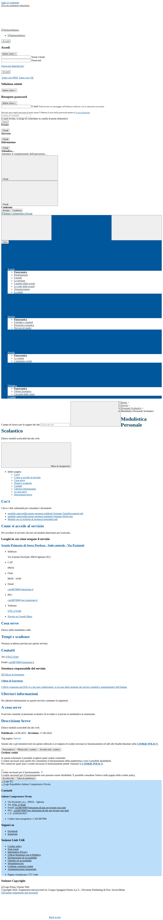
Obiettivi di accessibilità (20, 860)
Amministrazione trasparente (22, 869)
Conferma (17, 210)
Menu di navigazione (60, 466)
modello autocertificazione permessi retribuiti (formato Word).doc (40, 516)
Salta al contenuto (10, 2)
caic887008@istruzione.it (20, 589)
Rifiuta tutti (27, 749)
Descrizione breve (23, 494)
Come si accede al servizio (27, 477)
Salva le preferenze (26, 778)
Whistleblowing (16, 863)
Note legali (13, 849)
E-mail (34, 106)
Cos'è (17, 474)
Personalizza (8, 749)
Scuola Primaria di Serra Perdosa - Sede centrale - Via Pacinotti (42, 545)
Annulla (6, 210)
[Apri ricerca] (136, 227)
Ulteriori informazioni (25, 489)
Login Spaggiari (83, 112)
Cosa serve (19, 480)
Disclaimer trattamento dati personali (19, 892)
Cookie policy (15, 846)
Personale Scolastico (131, 408)
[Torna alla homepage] (81, 213)
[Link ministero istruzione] (15, 5)
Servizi (124, 405)
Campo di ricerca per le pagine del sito (20, 424)
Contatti (18, 486)
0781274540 (12, 656)
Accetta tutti (50, 749)
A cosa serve (20, 491)
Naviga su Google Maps (20, 616)
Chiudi (5, 130)
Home (124, 402)
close (5, 242)
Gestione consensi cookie (20, 866)
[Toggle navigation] (26, 227)
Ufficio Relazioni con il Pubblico (24, 855)
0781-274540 (14, 611)
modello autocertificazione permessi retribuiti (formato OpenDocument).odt (45, 513)
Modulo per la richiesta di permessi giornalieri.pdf (32, 519)
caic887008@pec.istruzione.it (22, 600)
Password (36, 60)
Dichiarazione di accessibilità (22, 857)
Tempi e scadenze (23, 483)
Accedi (6, 41)
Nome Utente (38, 57)
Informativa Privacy (18, 852)
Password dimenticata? (12, 66)
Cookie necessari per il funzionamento (20, 772)
